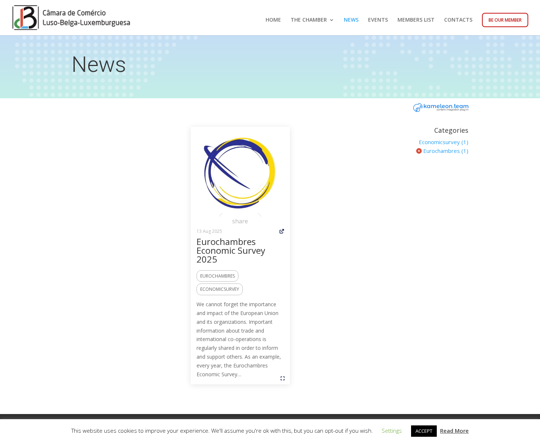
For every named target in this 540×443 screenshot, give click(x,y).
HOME (273, 20)
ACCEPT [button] (423, 431)
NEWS (351, 20)
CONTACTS (458, 20)
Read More (454, 430)
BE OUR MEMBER (505, 20)
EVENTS (378, 20)
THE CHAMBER (309, 20)
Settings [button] (392, 430)
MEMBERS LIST (416, 20)
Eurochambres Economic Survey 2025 (231, 250)
